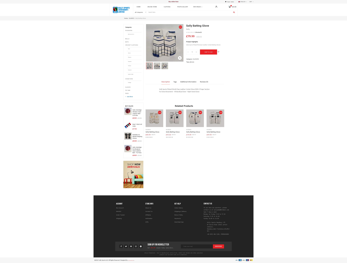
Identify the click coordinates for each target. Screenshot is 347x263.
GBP (250, 2)
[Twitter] (126, 246)
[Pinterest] (131, 246)
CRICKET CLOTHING (131, 45)
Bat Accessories (131, 34)
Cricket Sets (129, 79)
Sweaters (130, 61)
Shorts (129, 53)
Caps (129, 48)
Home (126, 18)
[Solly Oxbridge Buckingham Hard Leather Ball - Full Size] (128, 148)
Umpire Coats (130, 74)
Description (165, 82)
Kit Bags (129, 82)
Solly (188, 29)
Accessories (128, 30)
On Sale (127, 90)
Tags (175, 82)
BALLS (127, 39)
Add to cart (208, 52)
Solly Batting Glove (152, 132)
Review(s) (198, 32)
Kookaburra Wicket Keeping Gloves (137, 136)
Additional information (188, 82)
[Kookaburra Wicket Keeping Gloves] (128, 136)
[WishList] (218, 52)
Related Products (184, 106)
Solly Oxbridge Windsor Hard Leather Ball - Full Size (137, 112)
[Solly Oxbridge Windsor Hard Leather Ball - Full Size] (128, 111)
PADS (127, 93)
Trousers (130, 70)
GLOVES (131, 18)
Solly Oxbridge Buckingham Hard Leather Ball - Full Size (137, 150)
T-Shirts (129, 65)
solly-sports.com (131, 260)
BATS (127, 42)
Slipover (129, 57)
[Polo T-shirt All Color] (128, 125)
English (242, 2)
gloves (191, 62)
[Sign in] (216, 7)
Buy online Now (173, 2)
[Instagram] (136, 246)
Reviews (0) (204, 82)
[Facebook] (121, 246)
